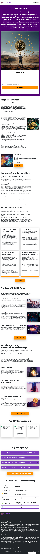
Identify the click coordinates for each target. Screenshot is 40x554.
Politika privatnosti (35, 551)
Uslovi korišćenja (27, 551)
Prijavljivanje (35, 2)
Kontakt (29, 2)
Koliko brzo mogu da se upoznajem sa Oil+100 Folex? (16, 467)
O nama (26, 513)
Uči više (18, 165)
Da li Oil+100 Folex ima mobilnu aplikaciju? (13, 457)
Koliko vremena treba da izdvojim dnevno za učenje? (16, 462)
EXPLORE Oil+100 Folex (20, 413)
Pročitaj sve (17, 162)
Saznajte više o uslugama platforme (20, 473)
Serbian (31, 553)
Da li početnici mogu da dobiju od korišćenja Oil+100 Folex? (18, 453)
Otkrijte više (20, 338)
